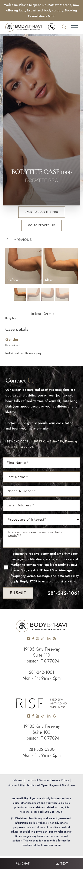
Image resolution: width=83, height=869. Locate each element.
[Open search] (64, 27)
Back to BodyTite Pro (41, 212)
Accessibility (16, 785)
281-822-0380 (41, 749)
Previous (22, 239)
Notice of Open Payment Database (51, 785)
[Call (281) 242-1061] (51, 26)
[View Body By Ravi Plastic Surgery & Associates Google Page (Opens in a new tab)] (54, 639)
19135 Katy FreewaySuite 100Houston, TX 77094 (41, 732)
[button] (74, 27)
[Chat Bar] (41, 862)
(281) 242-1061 (16, 441)
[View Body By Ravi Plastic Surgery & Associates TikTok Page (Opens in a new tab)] (43, 639)
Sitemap (18, 780)
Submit (18, 593)
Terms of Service (37, 780)
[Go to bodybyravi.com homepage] (23, 27)
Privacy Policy (59, 780)
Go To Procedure (41, 225)
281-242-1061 (64, 593)
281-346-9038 (53, 812)
